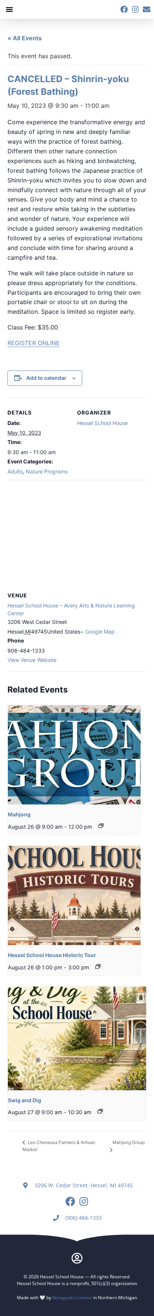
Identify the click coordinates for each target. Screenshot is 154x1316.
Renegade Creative (72, 1297)
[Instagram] (135, 9)
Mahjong (19, 814)
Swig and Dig (24, 1100)
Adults (15, 471)
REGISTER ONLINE (33, 343)
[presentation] (74, 754)
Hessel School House (102, 423)
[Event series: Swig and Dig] (100, 1111)
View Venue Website (31, 660)
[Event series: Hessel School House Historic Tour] (98, 966)
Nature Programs (47, 471)
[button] (9, 9)
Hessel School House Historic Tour (52, 955)
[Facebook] (124, 9)
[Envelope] (146, 9)
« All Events (24, 38)
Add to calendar (46, 378)
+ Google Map (97, 631)
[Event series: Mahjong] (101, 825)
